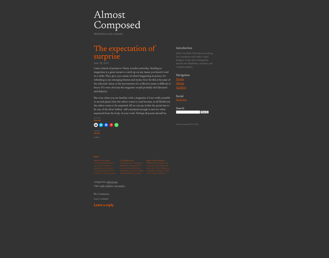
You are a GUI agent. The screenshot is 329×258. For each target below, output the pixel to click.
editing (109, 186)
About (180, 83)
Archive (181, 87)
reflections (112, 182)
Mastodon (181, 100)
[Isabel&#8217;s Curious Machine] (159, 167)
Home (180, 79)
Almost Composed (117, 20)
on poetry (119, 186)
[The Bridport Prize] (133, 167)
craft (102, 186)
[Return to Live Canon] (107, 167)
